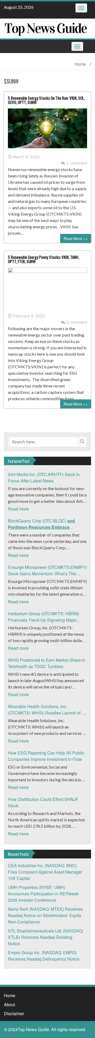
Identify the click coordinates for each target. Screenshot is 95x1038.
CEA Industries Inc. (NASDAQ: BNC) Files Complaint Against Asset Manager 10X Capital (45, 871)
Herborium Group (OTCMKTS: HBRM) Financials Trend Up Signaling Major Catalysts (43, 616)
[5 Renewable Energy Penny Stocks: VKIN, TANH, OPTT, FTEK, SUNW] (47, 289)
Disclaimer (14, 1013)
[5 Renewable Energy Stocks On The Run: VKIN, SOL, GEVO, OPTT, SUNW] (47, 130)
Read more (18, 509)
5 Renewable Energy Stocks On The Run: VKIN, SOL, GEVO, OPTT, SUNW (46, 100)
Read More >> (76, 238)
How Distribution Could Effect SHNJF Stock (43, 802)
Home (80, 64)
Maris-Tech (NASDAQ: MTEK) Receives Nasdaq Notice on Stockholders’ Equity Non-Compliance (45, 915)
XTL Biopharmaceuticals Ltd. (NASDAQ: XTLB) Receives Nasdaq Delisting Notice (45, 937)
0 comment (76, 163)
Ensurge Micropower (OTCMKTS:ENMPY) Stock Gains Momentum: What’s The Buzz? (47, 570)
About (9, 1004)
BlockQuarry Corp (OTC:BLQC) (41, 524)
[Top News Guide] (45, 28)
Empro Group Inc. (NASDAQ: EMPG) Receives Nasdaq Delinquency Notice (43, 955)
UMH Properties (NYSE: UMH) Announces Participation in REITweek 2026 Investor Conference (43, 893)
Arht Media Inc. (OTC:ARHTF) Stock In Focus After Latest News (44, 477)
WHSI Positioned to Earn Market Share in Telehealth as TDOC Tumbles (46, 663)
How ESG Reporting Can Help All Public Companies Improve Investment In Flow (46, 756)
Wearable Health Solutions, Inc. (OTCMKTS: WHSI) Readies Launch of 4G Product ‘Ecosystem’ (47, 709)
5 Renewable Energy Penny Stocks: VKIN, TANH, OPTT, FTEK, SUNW (43, 259)
